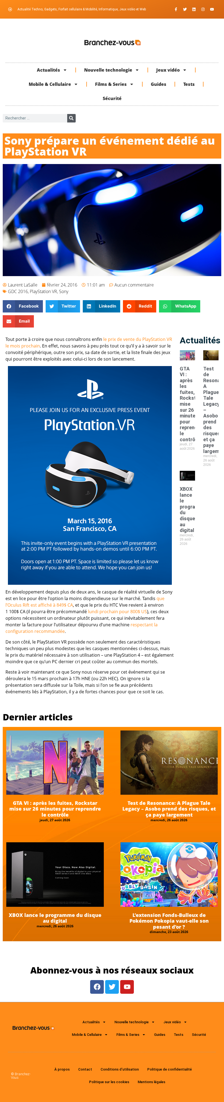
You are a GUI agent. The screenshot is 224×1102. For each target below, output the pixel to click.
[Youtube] (212, 9)
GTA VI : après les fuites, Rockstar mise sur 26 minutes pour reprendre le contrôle (55, 809)
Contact (85, 1069)
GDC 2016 (18, 291)
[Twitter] (185, 9)
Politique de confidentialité (169, 1069)
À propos (62, 1069)
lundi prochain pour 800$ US (117, 612)
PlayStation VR (43, 291)
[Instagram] (203, 9)
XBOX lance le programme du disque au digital (55, 918)
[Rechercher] (71, 118)
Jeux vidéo (168, 70)
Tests (189, 84)
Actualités (48, 70)
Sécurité (112, 98)
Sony (63, 291)
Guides (158, 84)
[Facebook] (97, 987)
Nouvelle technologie (108, 70)
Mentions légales (151, 1082)
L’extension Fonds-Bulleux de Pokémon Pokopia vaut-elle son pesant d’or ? (169, 921)
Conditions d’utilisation (120, 1069)
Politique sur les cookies (109, 1082)
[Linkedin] (194, 9)
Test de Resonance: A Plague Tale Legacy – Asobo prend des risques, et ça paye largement (169, 809)
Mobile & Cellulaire (50, 84)
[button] (23, 306)
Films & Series (111, 84)
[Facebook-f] (176, 9)
